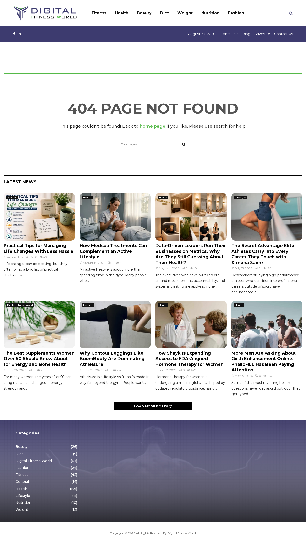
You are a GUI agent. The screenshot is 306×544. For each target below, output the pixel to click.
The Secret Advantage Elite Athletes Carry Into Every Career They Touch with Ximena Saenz (262, 254)
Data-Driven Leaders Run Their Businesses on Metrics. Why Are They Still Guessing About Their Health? (190, 254)
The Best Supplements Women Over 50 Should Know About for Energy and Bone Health (39, 359)
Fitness (99, 13)
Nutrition (210, 13)
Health (121, 13)
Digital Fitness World (20, 305)
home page (152, 126)
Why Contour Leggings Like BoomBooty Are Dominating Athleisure (112, 359)
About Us (230, 34)
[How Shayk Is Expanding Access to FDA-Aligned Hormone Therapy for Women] (191, 324)
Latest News (20, 182)
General (11, 197)
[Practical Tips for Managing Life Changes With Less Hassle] (39, 217)
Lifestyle (240, 197)
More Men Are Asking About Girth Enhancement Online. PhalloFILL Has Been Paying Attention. (263, 362)
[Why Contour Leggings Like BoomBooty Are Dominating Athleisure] (115, 324)
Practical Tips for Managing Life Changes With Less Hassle (38, 248)
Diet (164, 13)
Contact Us (283, 34)
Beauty (144, 13)
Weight (185, 13)
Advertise (262, 34)
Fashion (236, 13)
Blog (246, 34)
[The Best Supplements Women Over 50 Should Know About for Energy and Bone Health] (39, 324)
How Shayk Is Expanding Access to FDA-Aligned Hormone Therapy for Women (189, 359)
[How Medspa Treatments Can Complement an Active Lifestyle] (115, 217)
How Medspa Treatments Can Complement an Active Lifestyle (113, 251)
